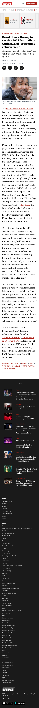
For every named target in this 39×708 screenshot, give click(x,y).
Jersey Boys (20, 404)
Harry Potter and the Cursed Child (12, 566)
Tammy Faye (6, 623)
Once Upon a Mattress (9, 593)
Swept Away (6, 620)
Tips (3, 677)
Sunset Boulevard (7, 618)
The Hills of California (8, 630)
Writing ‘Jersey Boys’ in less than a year (25, 408)
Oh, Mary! (5, 590)
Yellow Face (5, 658)
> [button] (37, 20)
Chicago (4, 541)
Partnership (21, 424)
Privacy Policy (6, 682)
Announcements (7, 501)
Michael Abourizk (9, 61)
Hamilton (4, 563)
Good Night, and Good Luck (10, 556)
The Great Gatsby (7, 628)
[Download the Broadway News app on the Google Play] (19, 703)
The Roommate (7, 648)
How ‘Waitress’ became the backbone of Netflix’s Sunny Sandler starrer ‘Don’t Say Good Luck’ (26, 396)
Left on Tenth (6, 578)
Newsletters (6, 668)
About (4, 670)
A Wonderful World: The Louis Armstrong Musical (17, 528)
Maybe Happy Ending (8, 583)
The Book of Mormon (8, 625)
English (4, 548)
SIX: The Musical (7, 605)
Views (11, 10)
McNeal (4, 585)
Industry (4, 503)
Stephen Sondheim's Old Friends (12, 610)
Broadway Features (25, 10)
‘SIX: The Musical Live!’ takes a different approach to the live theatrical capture (25, 444)
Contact (4, 672)
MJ (3, 580)
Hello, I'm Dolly (6, 571)
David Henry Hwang (9, 365)
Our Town (5, 598)
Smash (4, 608)
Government (21, 478)
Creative (4, 506)
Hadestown (5, 561)
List (17, 414)
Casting (4, 508)
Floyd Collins (6, 553)
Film (17, 390)
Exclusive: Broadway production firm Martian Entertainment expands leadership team (26, 458)
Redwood (5, 600)
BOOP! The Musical (8, 533)
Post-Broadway (7, 513)
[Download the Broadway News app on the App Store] (7, 703)
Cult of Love (6, 543)
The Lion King (6, 635)
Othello (4, 595)
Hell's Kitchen (6, 568)
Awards (24, 34)
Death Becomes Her (8, 546)
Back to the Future (7, 536)
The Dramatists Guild (10, 34)
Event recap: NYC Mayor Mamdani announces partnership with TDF (25, 483)
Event (18, 466)
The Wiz (4, 650)
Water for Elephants (8, 653)
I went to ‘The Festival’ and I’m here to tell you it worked (26, 471)
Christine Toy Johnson (11, 366)
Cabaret (4, 538)
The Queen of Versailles (9, 645)
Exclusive (20, 452)
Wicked (4, 655)
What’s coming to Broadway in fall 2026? (25, 418)
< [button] (1, 20)
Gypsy (4, 558)
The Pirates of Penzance (9, 643)
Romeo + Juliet (6, 603)
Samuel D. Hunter (26, 365)
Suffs (3, 615)
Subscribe (31, 4)
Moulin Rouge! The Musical (10, 588)
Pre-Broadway (6, 511)
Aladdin (4, 531)
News (4, 10)
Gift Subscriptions (7, 665)
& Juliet (4, 526)
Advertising (5, 675)
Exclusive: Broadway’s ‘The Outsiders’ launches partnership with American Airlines (26, 430)
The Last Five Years (8, 633)
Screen (4, 516)
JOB (3, 575)
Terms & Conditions (8, 680)
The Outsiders (6, 640)
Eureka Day (5, 551)
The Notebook (6, 638)
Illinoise (4, 573)
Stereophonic (6, 613)
